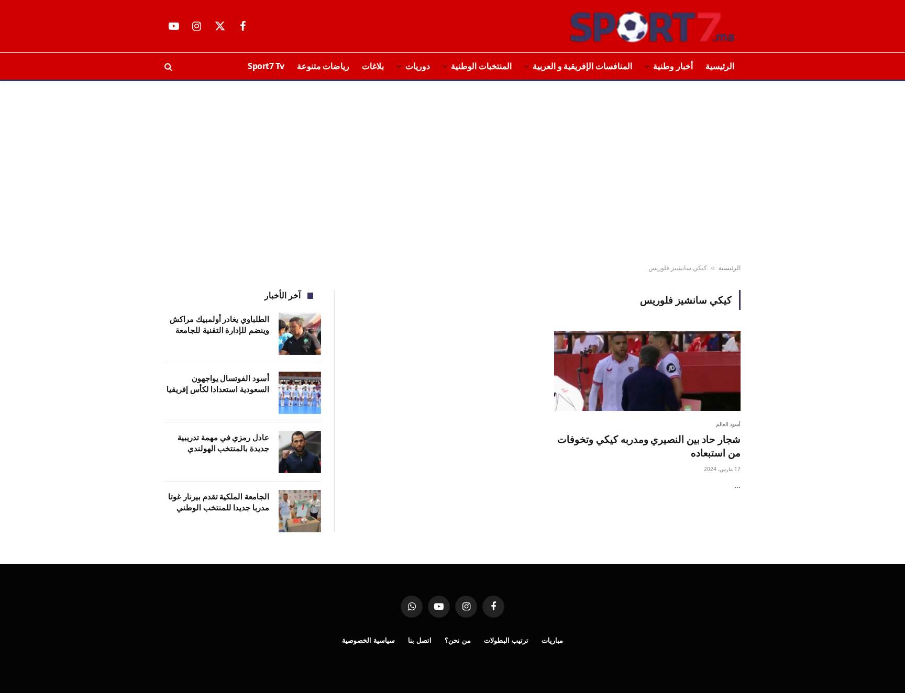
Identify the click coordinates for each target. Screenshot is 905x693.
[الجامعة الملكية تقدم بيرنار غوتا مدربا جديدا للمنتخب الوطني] (300, 511)
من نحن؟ (458, 640)
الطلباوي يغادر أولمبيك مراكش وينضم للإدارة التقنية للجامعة (219, 324)
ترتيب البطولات (506, 640)
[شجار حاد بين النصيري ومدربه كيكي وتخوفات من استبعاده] (647, 371)
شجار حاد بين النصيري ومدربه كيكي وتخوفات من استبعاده (649, 446)
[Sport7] (632, 26)
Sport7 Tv (266, 66)
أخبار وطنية (673, 66)
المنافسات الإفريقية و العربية (582, 66)
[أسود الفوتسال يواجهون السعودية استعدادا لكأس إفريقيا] (300, 393)
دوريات (417, 66)
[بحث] (169, 66)
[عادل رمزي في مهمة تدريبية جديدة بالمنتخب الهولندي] (300, 452)
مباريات (552, 640)
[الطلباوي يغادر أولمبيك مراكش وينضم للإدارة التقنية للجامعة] (300, 333)
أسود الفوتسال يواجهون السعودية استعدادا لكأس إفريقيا (218, 383)
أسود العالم (728, 424)
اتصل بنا (420, 640)
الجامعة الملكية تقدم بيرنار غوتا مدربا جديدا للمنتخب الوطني (218, 501)
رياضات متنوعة (323, 66)
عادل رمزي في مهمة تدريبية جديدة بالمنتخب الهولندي (223, 442)
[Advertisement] (452, 172)
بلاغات (373, 66)
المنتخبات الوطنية (481, 66)
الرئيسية (719, 66)
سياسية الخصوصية (368, 640)
